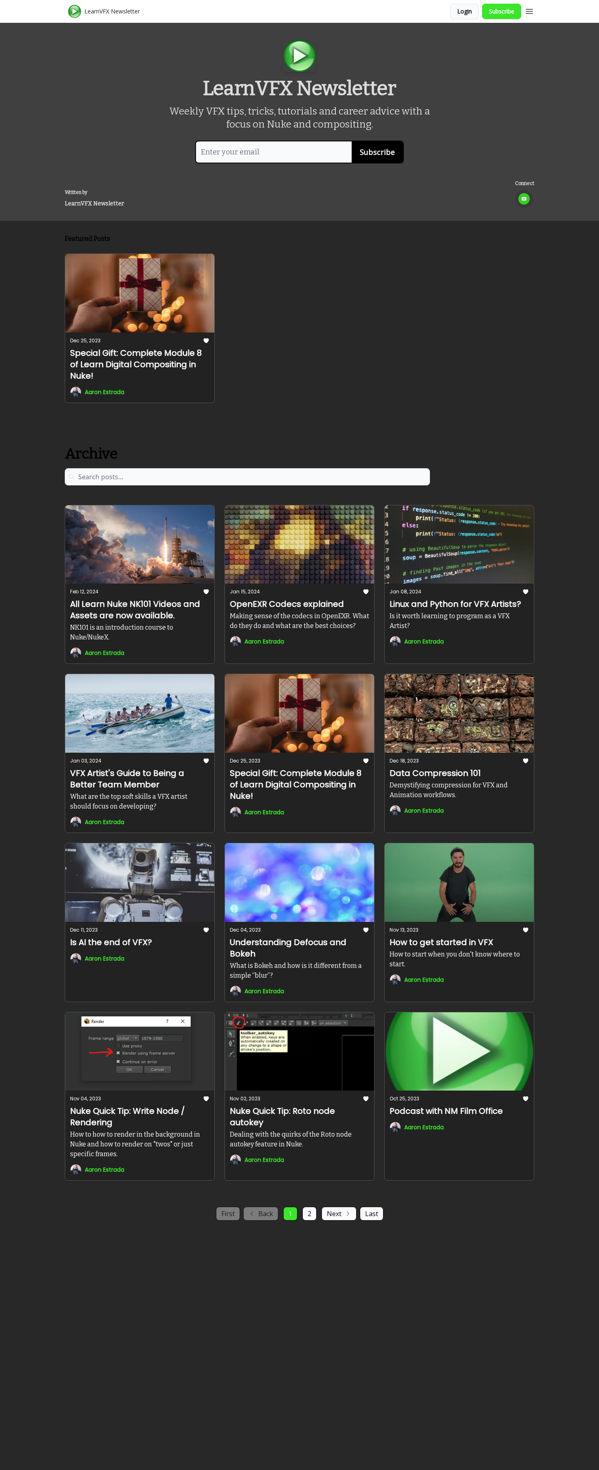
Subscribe (501, 11)
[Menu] (529, 10)
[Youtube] (524, 199)
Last (371, 1213)
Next (334, 1213)
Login (464, 11)
